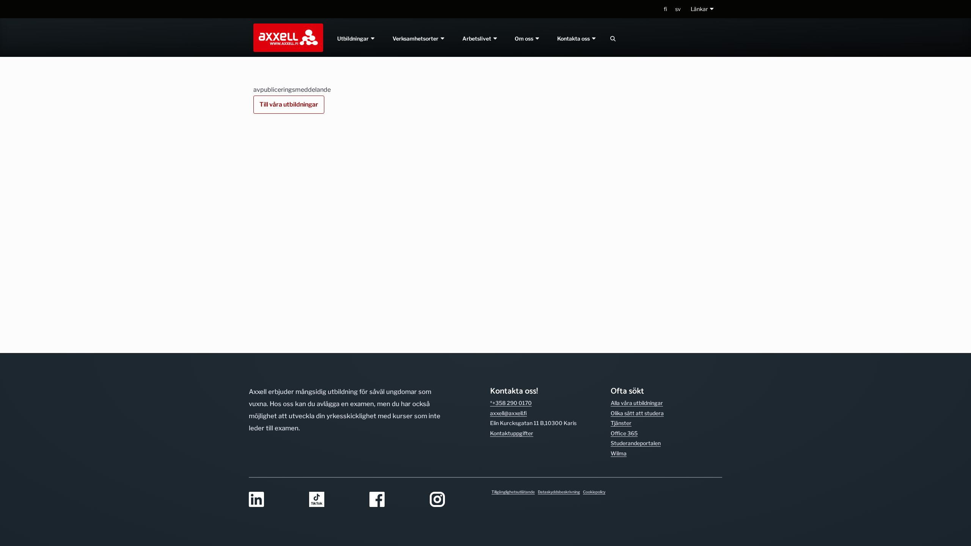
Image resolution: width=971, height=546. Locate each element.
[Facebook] (395, 500)
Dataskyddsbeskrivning (559, 492)
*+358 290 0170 (511, 403)
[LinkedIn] (274, 500)
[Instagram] (455, 500)
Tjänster (621, 423)
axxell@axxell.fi (508, 413)
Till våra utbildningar (288, 104)
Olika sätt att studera (637, 413)
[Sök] (613, 38)
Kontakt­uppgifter (511, 433)
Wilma (619, 453)
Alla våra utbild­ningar (637, 403)
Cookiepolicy (594, 492)
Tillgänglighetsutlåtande (513, 492)
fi (665, 9)
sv (678, 9)
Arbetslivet (477, 38)
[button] (703, 9)
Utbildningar (353, 38)
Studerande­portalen (636, 443)
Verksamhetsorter (416, 38)
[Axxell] (287, 37)
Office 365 (624, 433)
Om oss (525, 38)
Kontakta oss (574, 38)
